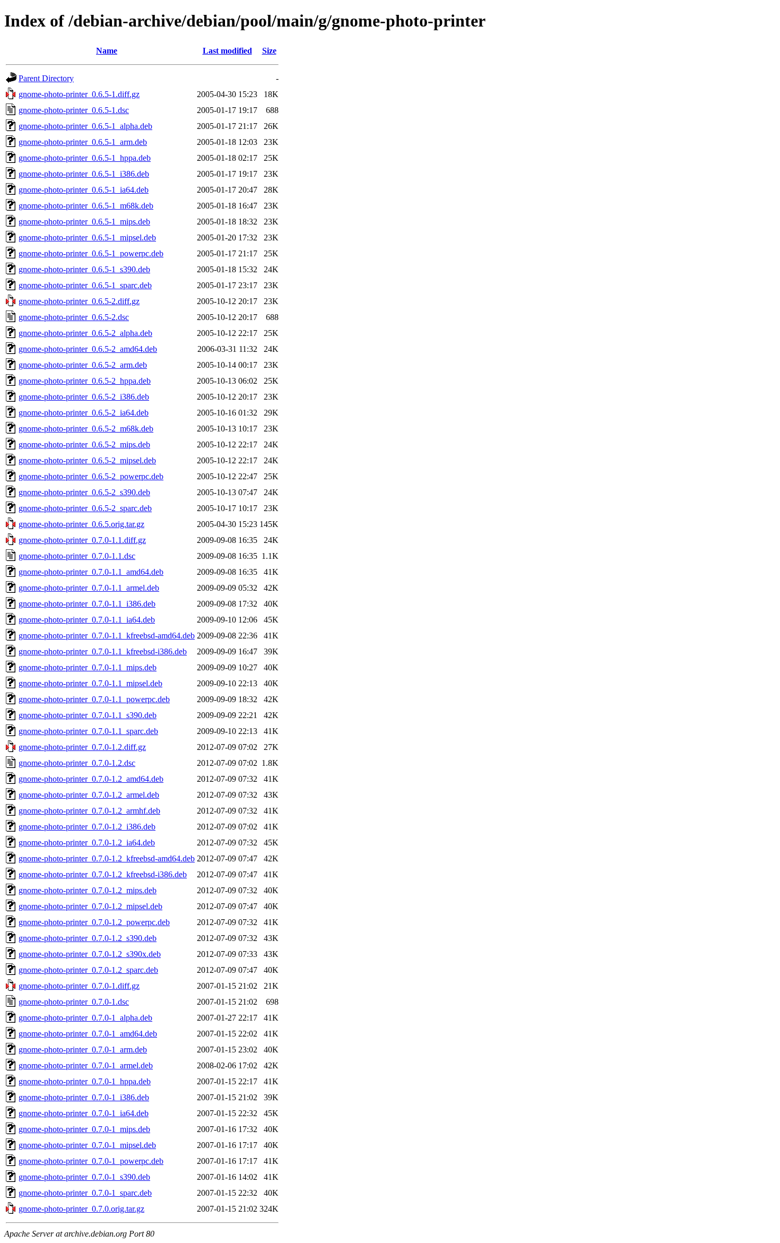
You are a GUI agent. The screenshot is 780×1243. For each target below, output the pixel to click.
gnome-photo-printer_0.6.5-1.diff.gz (79, 94)
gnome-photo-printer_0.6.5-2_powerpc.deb (91, 476)
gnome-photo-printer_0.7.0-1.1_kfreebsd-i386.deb (103, 651)
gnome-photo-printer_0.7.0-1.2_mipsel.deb (90, 906)
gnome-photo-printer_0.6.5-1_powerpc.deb (91, 253)
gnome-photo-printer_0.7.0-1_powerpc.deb (91, 1161)
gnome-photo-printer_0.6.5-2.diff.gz (79, 301)
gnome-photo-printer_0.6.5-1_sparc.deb (85, 285)
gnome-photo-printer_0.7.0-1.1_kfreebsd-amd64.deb (107, 635)
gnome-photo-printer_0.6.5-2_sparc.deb (85, 508)
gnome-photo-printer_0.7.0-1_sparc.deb (85, 1192)
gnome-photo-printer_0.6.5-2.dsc (74, 317)
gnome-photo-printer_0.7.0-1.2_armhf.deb (89, 810)
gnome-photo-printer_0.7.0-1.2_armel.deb (89, 794)
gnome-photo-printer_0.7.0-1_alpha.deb (85, 1017)
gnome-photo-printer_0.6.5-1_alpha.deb (85, 126)
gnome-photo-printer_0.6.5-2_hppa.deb (85, 380)
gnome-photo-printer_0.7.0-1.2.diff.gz (82, 747)
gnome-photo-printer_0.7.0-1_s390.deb (84, 1176)
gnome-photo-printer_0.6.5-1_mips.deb (84, 221)
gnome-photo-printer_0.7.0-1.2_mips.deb (88, 890)
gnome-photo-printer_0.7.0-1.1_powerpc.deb (94, 699)
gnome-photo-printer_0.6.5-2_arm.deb (83, 364)
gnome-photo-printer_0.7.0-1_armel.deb (86, 1065)
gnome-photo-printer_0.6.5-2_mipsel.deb (87, 460)
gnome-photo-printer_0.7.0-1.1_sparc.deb (88, 731)
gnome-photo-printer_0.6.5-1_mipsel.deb (87, 237)
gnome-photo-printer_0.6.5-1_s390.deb (84, 269)
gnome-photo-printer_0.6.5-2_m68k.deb (86, 428)
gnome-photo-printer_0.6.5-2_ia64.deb (84, 412)
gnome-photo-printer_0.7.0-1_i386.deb (84, 1097)
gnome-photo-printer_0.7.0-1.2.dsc (77, 762)
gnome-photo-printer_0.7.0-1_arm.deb (83, 1049)
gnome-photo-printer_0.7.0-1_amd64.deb (88, 1033)
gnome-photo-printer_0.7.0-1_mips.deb (84, 1129)
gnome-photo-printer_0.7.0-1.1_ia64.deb (87, 619)
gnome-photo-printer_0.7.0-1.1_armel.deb (89, 587)
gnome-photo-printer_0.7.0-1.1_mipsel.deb (90, 683)
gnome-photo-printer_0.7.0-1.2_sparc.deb (88, 969)
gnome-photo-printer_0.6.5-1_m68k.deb (86, 205)
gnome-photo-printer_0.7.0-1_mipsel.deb (87, 1145)
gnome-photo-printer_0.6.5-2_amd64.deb (88, 348)
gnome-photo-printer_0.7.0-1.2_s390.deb (88, 938)
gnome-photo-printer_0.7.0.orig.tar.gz (81, 1208)
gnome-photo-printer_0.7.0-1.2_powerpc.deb (94, 922)
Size (269, 50)
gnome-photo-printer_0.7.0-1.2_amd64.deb (91, 778)
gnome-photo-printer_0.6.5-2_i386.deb (84, 396)
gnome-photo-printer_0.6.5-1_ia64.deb (84, 189)
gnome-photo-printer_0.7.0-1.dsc (74, 1001)
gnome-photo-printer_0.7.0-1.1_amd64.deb (91, 571)
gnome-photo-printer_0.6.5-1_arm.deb (83, 141)
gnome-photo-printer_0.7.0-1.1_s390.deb (88, 715)
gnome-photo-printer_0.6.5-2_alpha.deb (85, 333)
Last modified (227, 50)
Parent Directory (46, 78)
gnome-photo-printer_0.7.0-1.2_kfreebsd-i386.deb (103, 874)
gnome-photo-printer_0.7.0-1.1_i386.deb (87, 603)
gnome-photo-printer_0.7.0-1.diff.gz (79, 985)
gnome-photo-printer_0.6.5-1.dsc (74, 110)
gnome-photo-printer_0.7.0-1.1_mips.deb (88, 667)
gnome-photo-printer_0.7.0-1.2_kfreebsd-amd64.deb (107, 858)
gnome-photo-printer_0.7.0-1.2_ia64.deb (87, 842)
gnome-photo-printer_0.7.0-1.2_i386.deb (87, 826)
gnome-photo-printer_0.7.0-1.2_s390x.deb (90, 954)
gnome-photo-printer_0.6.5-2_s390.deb (84, 492)
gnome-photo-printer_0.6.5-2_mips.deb (84, 444)
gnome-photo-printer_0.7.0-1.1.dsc (77, 555)
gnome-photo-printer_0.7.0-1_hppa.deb (85, 1081)
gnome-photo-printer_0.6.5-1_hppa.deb (85, 157)
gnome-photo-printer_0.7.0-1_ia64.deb (84, 1113)
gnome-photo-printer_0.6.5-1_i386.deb (84, 173)
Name (106, 50)
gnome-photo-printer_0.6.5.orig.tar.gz (81, 524)
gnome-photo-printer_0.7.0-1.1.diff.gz (82, 540)
